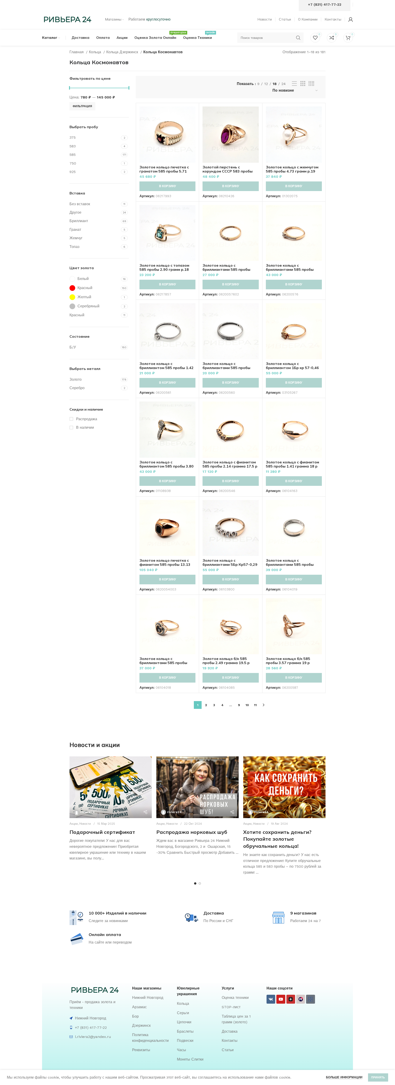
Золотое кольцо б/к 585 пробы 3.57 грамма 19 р (288, 660)
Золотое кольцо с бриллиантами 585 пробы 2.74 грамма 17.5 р (290, 564)
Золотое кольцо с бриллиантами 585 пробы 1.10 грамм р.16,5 (226, 367)
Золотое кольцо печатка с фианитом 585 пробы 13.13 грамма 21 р (164, 564)
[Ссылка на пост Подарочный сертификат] (110, 787)
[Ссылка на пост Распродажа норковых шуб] (197, 787)
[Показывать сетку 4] (311, 83)
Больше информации (344, 1077)
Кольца (95, 52)
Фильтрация (82, 106)
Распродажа (86, 419)
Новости (85, 823)
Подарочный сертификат (102, 832)
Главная (77, 52)
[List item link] (152, 998)
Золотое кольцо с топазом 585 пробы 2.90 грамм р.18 (164, 267)
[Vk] (271, 999)
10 (247, 705)
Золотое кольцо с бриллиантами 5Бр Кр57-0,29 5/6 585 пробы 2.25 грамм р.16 (231, 564)
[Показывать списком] (294, 83)
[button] (167, 186)
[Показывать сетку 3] (302, 83)
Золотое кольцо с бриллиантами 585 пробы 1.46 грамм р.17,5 (226, 269)
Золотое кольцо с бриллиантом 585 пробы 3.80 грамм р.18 (166, 466)
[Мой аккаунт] (350, 19)
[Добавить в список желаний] (192, 134)
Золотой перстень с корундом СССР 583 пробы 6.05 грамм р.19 (228, 171)
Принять (378, 1077)
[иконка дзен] (290, 999)
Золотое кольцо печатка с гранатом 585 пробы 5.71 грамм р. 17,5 (164, 171)
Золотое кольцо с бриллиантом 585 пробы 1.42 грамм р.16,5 (166, 367)
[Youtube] (280, 999)
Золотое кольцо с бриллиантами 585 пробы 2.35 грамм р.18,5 (290, 269)
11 (255, 705)
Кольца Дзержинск (122, 52)
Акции (73, 823)
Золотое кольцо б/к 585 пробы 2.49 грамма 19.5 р (226, 660)
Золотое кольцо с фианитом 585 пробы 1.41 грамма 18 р (292, 464)
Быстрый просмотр (192, 124)
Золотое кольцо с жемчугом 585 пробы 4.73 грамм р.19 (292, 169)
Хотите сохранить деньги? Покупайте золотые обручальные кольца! (277, 839)
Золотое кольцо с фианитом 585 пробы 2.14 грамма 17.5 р (230, 464)
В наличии (84, 427)
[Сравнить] (192, 114)
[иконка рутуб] (300, 999)
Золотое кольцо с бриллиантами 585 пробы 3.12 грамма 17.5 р (163, 662)
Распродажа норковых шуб (191, 832)
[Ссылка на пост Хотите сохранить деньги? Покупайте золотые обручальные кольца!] (284, 787)
